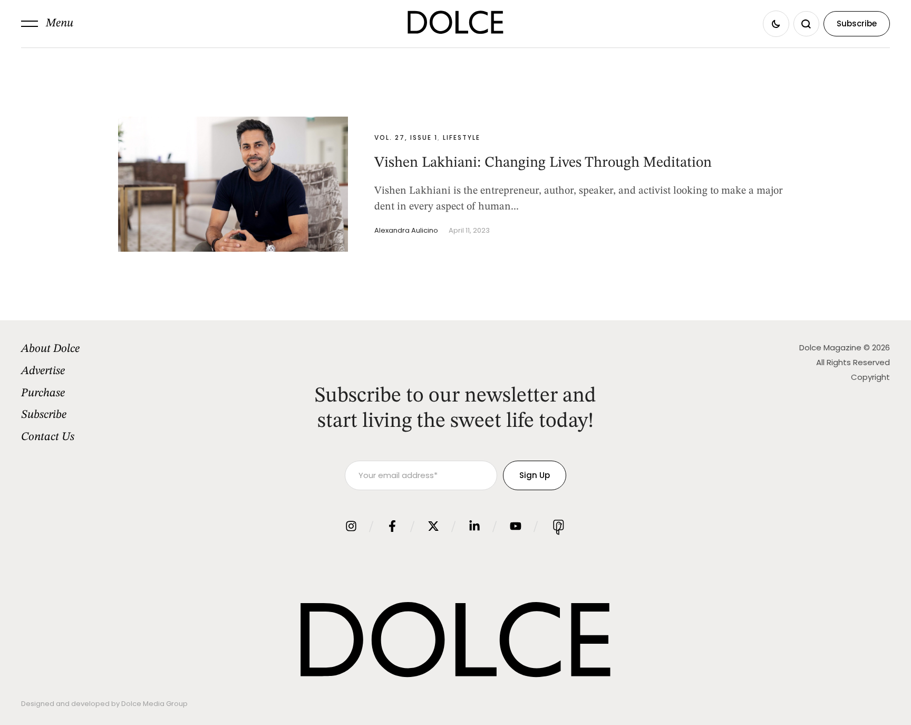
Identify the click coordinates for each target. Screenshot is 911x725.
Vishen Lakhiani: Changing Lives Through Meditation (543, 163)
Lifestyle (461, 137)
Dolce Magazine (830, 347)
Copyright (870, 377)
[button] (47, 23)
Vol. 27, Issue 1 (406, 137)
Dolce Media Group (154, 704)
